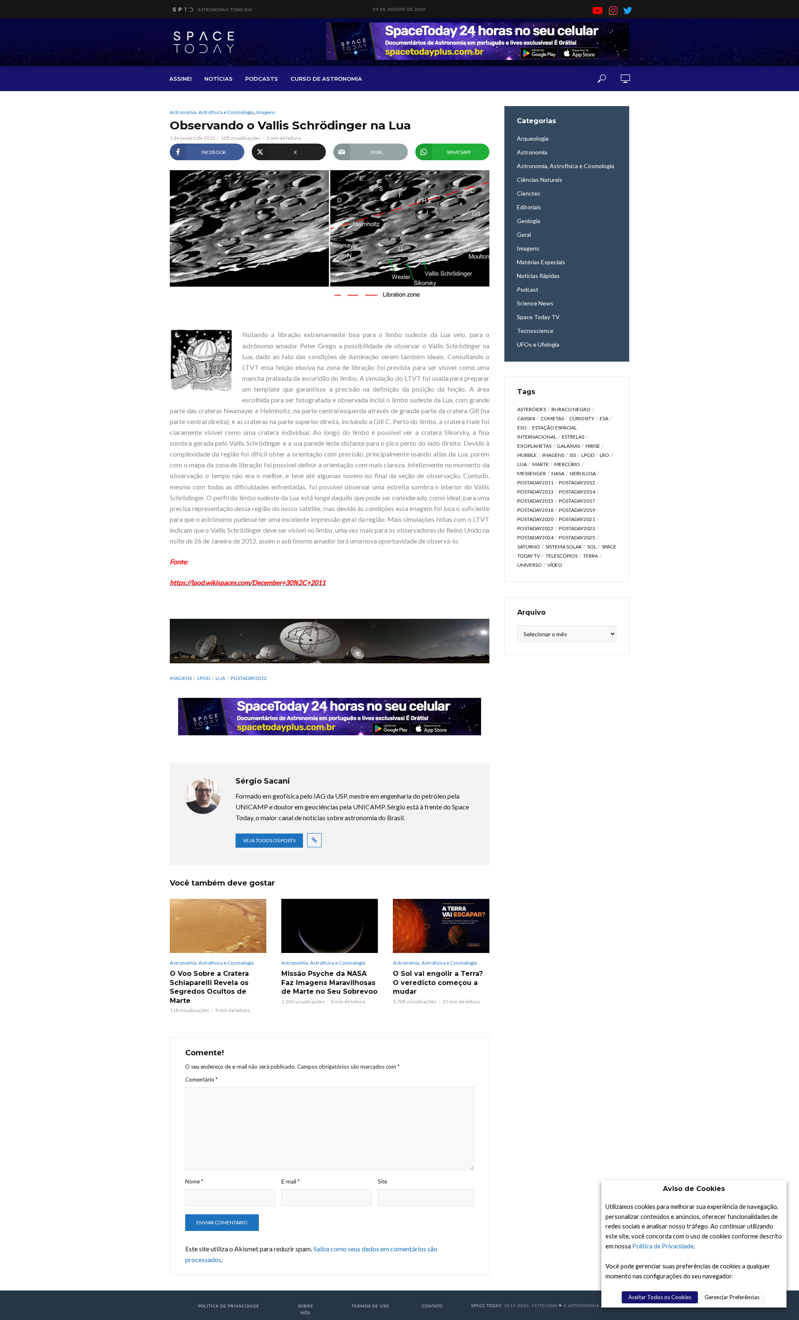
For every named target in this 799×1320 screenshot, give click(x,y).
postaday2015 (535, 501)
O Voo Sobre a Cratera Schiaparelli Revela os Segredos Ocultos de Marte (209, 987)
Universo (529, 565)
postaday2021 (577, 519)
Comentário (201, 1079)
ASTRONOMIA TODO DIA (225, 9)
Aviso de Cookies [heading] (694, 1189)
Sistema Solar (564, 546)
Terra (590, 556)
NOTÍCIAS (218, 78)
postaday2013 (535, 492)
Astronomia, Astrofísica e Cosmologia (212, 112)
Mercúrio (567, 464)
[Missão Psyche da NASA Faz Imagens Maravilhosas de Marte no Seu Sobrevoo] (329, 926)
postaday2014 (577, 492)
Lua (220, 678)
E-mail (290, 1181)
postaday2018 (535, 510)
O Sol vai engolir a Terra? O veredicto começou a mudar (438, 982)
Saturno (528, 546)
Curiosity (581, 418)
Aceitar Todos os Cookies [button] (659, 1297)
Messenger (531, 473)
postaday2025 (577, 537)
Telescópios (562, 556)
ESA (604, 418)
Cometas (552, 418)
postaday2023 (577, 528)
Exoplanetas (534, 446)
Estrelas (573, 437)
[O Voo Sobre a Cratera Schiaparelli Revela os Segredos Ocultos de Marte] (218, 926)
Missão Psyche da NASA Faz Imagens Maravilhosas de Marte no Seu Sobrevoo (329, 982)
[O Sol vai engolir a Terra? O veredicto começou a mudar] (441, 926)
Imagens (265, 112)
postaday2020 (535, 519)
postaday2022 (535, 528)
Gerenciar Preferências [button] (732, 1297)
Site (382, 1181)
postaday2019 (577, 510)
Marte (540, 464)
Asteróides (531, 409)
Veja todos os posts (269, 840)
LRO (604, 455)
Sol (591, 546)
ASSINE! (180, 78)
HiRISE (593, 446)
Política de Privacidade (663, 1246)
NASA (557, 473)
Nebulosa (583, 473)
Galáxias (568, 446)
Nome (194, 1181)
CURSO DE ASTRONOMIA (326, 78)
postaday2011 (535, 482)
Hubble (527, 455)
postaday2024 (535, 537)
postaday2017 (577, 501)
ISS (573, 455)
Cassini (526, 418)
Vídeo (554, 565)
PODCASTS (261, 78)
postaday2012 (249, 678)
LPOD (203, 678)
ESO (522, 427)
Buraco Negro (571, 409)
